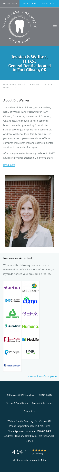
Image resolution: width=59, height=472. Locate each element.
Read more (9, 164)
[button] (29, 4)
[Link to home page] (25, 27)
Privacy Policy (45, 394)
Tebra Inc (28, 394)
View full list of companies (43, 376)
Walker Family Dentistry (14, 84)
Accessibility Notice (42, 403)
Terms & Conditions (17, 403)
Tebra (43, 460)
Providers (34, 84)
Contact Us (29, 411)
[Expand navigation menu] (54, 27)
